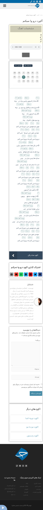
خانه (41, 15)
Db (28, 81)
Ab (19, 73)
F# (28, 77)
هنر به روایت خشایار (31, 5)
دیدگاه (37, 340)
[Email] (34, 1)
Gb (33, 77)
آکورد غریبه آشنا (31, 418)
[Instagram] (37, 1)
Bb (33, 73)
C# (23, 81)
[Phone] (31, 1)
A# (28, 73)
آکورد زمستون (32, 435)
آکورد (38, 15)
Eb (14, 77)
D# (37, 81)
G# (15, 73)
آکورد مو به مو (32, 427)
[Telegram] (40, 1)
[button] (40, 274)
